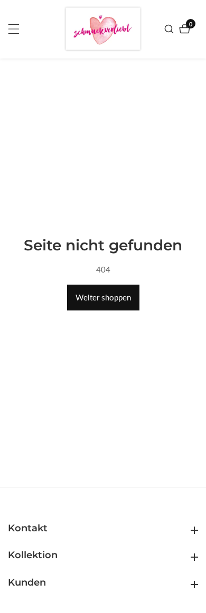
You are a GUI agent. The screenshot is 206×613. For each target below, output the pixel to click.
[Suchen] (170, 29)
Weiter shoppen (103, 297)
